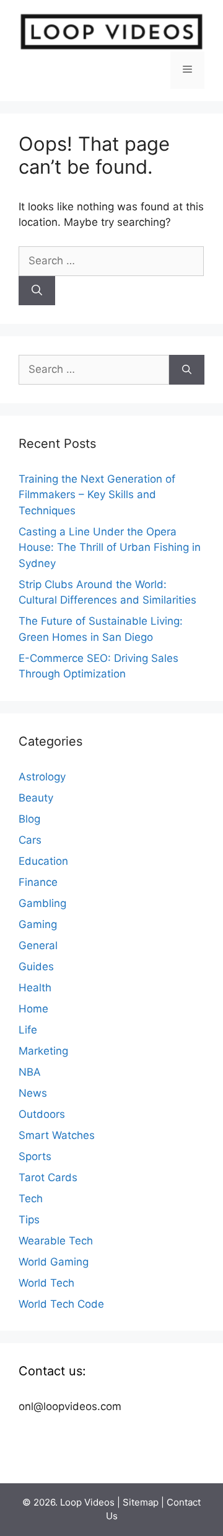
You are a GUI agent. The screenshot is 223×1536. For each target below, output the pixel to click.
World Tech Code (61, 1304)
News (33, 1093)
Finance (38, 882)
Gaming (38, 924)
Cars (30, 840)
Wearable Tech (56, 1241)
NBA (30, 1072)
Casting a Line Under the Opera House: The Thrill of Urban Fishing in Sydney (110, 547)
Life (28, 1030)
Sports (35, 1156)
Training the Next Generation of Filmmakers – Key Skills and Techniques (97, 495)
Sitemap (141, 1502)
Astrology (42, 776)
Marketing (43, 1051)
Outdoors (42, 1114)
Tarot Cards (48, 1177)
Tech (31, 1198)
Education (43, 861)
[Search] (37, 291)
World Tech (46, 1283)
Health (35, 987)
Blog (29, 819)
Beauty (36, 798)
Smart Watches (57, 1135)
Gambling (42, 903)
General (38, 945)
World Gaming (54, 1262)
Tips (29, 1219)
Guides (36, 966)
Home (33, 1008)
